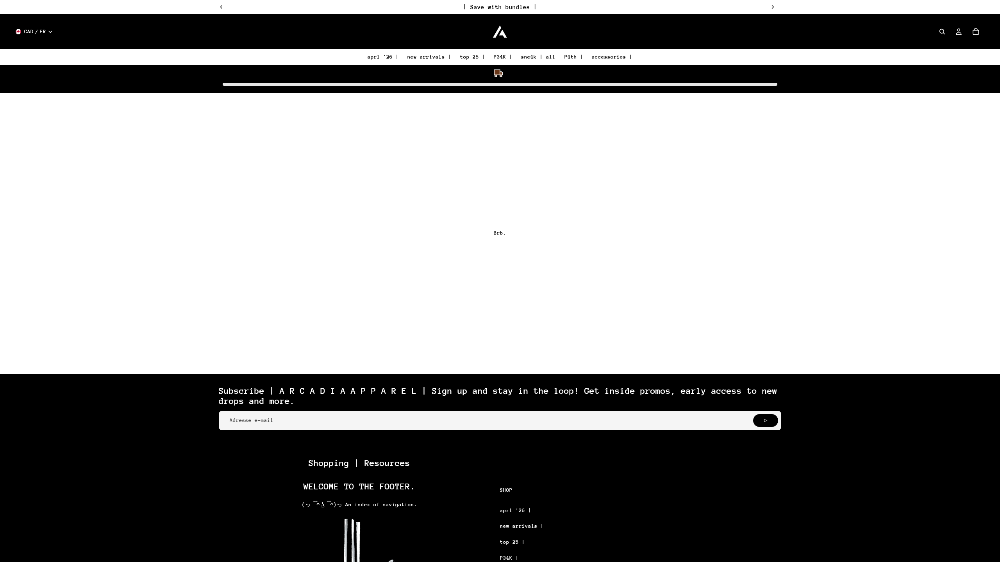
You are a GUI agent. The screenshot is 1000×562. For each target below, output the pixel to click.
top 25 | (512, 542)
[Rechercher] (942, 31)
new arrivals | (522, 526)
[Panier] (975, 31)
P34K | (509, 558)
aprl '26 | (515, 510)
